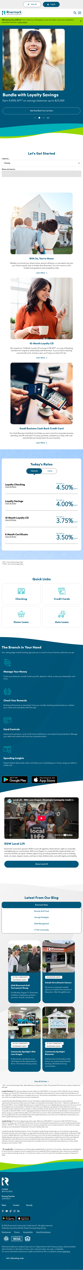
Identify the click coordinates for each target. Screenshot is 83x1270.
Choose (7, 163)
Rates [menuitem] (4, 1205)
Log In (52, 4)
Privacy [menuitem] (17, 1232)
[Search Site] (75, 13)
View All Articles (40, 1081)
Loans (50, 471)
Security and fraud (41, 911)
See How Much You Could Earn (41, 111)
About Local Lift (47, 864)
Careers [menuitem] (16, 1205)
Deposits (34, 471)
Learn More (40, 273)
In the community (41, 930)
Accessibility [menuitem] (28, 1232)
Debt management (41, 924)
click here (66, 1252)
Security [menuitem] (29, 1205)
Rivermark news (41, 905)
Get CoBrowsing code (15, 1258)
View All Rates (10, 487)
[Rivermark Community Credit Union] (12, 13)
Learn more (22, 22)
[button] (48, 118)
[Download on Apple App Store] (23, 1220)
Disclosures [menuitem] (6, 1232)
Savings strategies (41, 917)
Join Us (34, 4)
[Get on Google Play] (8, 1220)
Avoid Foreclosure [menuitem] (43, 1232)
